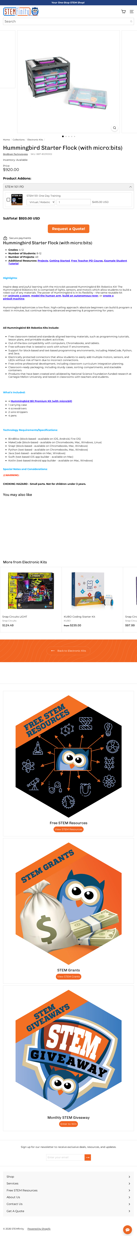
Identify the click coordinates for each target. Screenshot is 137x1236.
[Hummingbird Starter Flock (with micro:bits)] (22, 526)
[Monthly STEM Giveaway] (68, 1051)
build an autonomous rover (80, 295)
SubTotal (10, 218)
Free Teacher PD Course (87, 260)
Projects (43, 260)
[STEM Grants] (68, 903)
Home (6, 139)
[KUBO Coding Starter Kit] (92, 598)
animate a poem (19, 295)
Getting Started (59, 260)
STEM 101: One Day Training (44, 195)
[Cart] (123, 11)
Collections (19, 139)
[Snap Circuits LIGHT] (31, 598)
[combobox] (68, 21)
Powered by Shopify (38, 1228)
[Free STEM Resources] (68, 756)
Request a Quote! (68, 229)
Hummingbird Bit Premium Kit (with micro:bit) (41, 401)
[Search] (131, 21)
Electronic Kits (35, 139)
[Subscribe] (88, 1157)
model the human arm (46, 295)
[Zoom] (114, 128)
